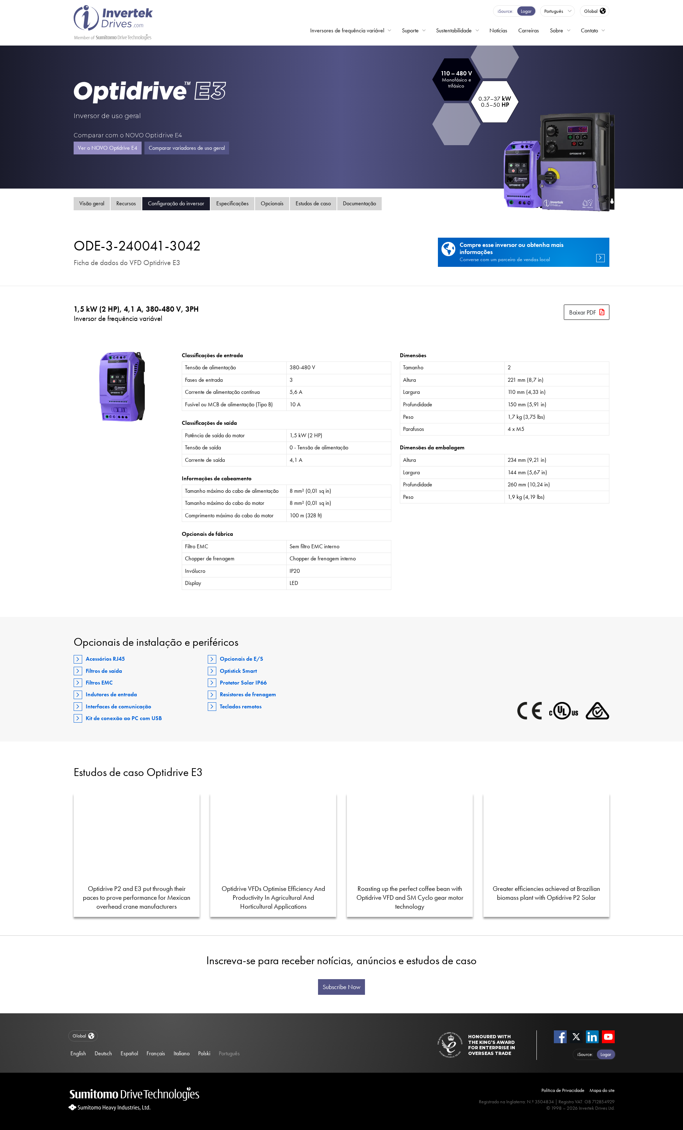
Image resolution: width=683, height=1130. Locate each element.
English (78, 1053)
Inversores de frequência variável (347, 30)
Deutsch (103, 1053)
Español (129, 1053)
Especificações (232, 203)
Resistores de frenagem (248, 694)
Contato (589, 30)
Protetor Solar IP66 (243, 682)
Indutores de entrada (111, 694)
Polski (204, 1053)
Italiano (182, 1053)
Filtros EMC (99, 682)
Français (156, 1053)
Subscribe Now (341, 987)
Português (229, 1053)
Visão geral (91, 203)
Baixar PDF (582, 312)
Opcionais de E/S (241, 658)
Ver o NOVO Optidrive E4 (107, 148)
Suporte (410, 30)
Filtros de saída (104, 671)
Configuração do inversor (176, 203)
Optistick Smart (238, 671)
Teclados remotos (240, 706)
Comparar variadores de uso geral (187, 148)
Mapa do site (602, 1090)
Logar (526, 11)
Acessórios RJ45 (105, 658)
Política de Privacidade (562, 1090)
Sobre (556, 30)
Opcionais (272, 203)
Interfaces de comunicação (118, 706)
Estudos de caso (313, 203)
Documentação (359, 203)
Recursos (126, 203)
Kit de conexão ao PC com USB (124, 718)
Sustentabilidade (454, 30)
